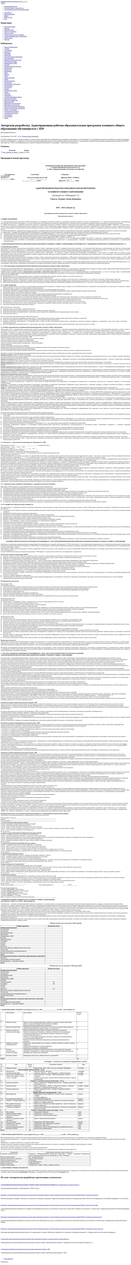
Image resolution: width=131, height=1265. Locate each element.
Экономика (7, 95)
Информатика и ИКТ (10, 63)
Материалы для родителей (12, 103)
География (7, 53)
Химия (6, 92)
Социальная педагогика (11, 111)
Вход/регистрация (9, 26)
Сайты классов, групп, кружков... (14, 34)
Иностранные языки (10, 61)
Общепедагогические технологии (14, 108)
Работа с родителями (10, 110)
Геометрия (7, 55)
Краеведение (8, 68)
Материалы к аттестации (11, 105)
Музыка (6, 74)
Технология (7, 87)
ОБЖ (5, 76)
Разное (6, 118)
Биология (7, 52)
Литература (7, 69)
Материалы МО (9, 102)
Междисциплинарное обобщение (14, 106)
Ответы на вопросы (10, 31)
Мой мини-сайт (9, 30)
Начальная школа (9, 14)
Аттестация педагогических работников (16, 9)
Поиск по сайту (9, 33)
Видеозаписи (8, 116)
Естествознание (9, 58)
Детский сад (8, 12)
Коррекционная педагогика (12, 66)
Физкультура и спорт (10, 90)
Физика (6, 89)
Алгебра (6, 49)
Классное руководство (11, 100)
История (6, 65)
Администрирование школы (13, 97)
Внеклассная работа (10, 98)
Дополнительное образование (13, 57)
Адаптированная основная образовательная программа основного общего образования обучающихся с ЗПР (25, 1249)
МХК (6, 73)
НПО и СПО (8, 17)
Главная (6, 28)
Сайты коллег (8, 38)
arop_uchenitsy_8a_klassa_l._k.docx (13, 152)
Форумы (6, 39)
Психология (8, 82)
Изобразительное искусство (12, 60)
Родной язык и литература (12, 84)
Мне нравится (8, 1259)
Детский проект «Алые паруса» (14, 8)
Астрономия (8, 50)
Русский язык (8, 86)
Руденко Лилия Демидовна (30, 136)
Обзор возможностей (10, 6)
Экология (7, 94)
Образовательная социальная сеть (14, 1)
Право (6, 79)
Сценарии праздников (11, 113)
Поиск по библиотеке (10, 47)
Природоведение (9, 81)
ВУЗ (5, 19)
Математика (8, 71)
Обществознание (9, 77)
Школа (6, 16)
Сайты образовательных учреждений (15, 36)
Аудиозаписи (8, 114)
